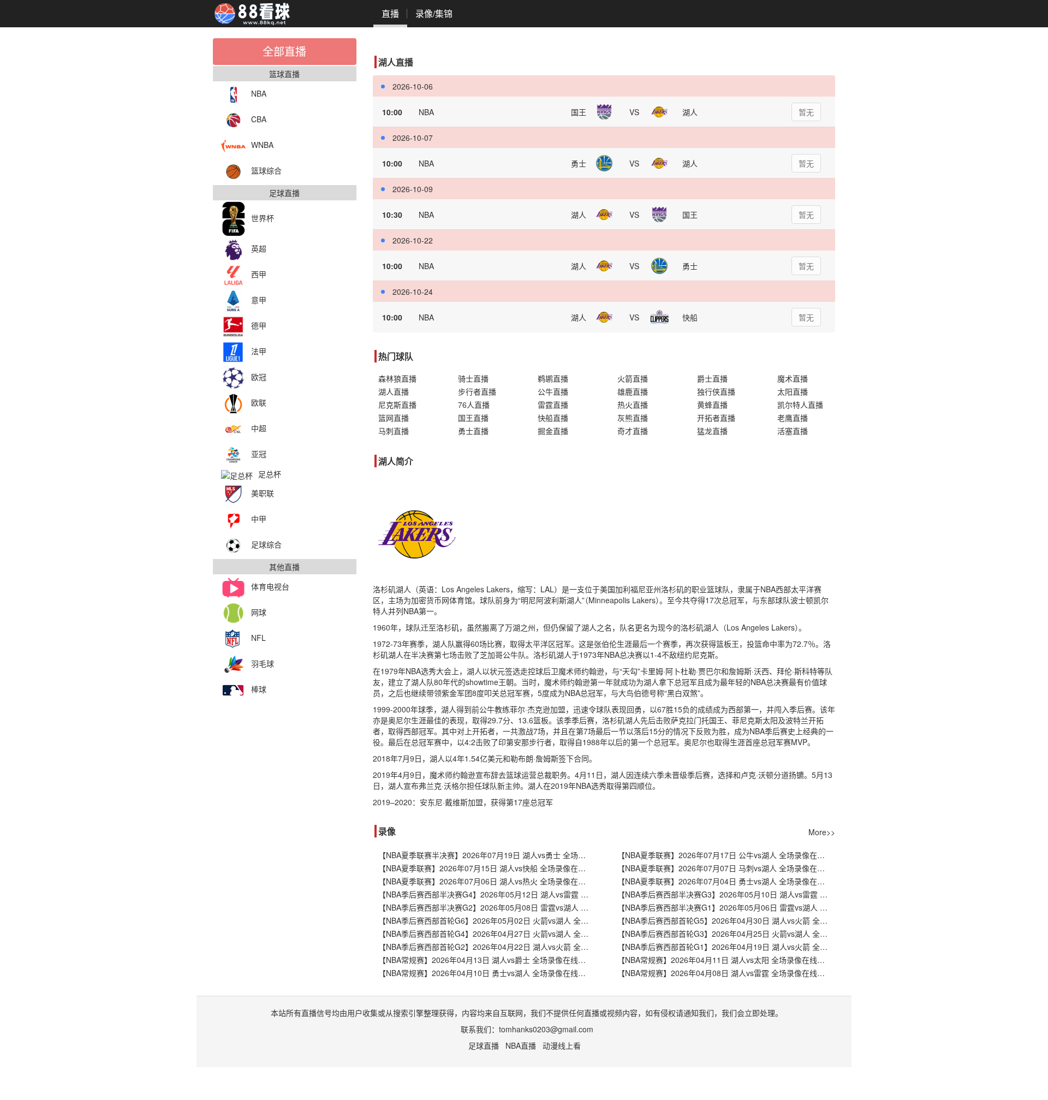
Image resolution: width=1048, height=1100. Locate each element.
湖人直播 (393, 391)
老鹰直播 (792, 417)
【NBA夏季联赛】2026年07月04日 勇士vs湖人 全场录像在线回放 (726, 881)
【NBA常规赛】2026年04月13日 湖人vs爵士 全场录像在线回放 (485, 959)
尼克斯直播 (397, 404)
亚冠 (258, 453)
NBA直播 (520, 1045)
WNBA (262, 144)
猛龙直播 (712, 430)
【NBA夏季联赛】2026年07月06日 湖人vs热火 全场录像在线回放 (487, 881)
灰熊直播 (632, 417)
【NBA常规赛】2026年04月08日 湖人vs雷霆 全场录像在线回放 (724, 972)
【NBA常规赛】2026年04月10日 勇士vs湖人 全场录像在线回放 (485, 972)
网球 (258, 612)
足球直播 (483, 1045)
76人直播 (474, 404)
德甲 (258, 325)
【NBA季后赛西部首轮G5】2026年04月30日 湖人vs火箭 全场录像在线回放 (726, 920)
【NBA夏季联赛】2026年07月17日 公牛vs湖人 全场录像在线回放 (726, 854)
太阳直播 (792, 391)
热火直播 (632, 404)
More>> (821, 832)
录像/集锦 (433, 13)
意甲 (258, 299)
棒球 (258, 688)
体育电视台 (270, 586)
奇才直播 (632, 430)
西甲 (258, 274)
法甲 (258, 351)
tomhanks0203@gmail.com (546, 1029)
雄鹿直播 (632, 391)
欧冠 (258, 376)
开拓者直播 (716, 417)
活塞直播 (792, 430)
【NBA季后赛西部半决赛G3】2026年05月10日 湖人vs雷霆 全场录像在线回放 (726, 894)
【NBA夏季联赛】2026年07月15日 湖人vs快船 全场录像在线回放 (487, 868)
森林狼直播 (397, 378)
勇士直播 (473, 430)
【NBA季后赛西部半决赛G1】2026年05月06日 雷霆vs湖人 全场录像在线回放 (726, 907)
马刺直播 (393, 430)
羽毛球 (262, 663)
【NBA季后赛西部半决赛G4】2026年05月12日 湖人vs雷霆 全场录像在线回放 (487, 894)
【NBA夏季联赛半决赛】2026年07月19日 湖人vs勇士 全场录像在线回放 (487, 854)
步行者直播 (477, 391)
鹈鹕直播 (553, 378)
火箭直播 (632, 378)
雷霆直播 (553, 404)
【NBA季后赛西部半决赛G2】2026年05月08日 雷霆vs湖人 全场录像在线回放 (487, 907)
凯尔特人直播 (800, 404)
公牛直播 (553, 391)
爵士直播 (712, 378)
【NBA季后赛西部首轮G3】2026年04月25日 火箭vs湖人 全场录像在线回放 (726, 933)
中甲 (258, 518)
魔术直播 (792, 378)
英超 (258, 248)
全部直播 (284, 51)
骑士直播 (473, 378)
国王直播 (473, 417)
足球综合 (266, 544)
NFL (258, 637)
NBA (258, 93)
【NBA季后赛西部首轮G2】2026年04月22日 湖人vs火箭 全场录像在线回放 (487, 946)
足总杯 (269, 473)
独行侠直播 (716, 391)
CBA (258, 119)
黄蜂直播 (712, 404)
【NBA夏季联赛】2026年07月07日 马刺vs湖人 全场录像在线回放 (726, 868)
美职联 (262, 492)
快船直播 (553, 417)
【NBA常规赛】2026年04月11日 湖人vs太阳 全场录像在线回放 (724, 959)
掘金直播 (553, 430)
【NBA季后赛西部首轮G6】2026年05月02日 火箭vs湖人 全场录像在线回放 (487, 920)
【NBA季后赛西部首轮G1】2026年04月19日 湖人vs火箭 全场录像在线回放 (726, 946)
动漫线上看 (562, 1045)
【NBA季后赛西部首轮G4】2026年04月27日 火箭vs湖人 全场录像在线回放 (487, 933)
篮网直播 (393, 417)
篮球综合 (266, 170)
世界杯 (262, 217)
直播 (390, 13)
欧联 (258, 402)
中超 (258, 428)
